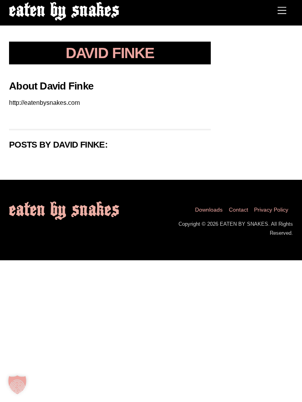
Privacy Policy (271, 209)
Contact (238, 209)
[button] (17, 384)
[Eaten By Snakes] (64, 17)
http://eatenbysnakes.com (44, 102)
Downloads (209, 209)
